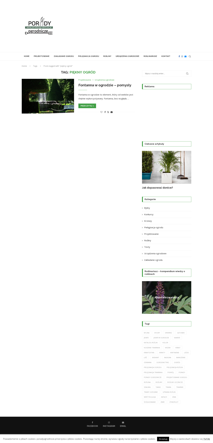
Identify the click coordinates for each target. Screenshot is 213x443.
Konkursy (148, 214)
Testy (147, 246)
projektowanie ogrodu (176, 377)
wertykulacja (150, 397)
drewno (168, 333)
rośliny (159, 382)
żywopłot (174, 402)
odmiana (147, 362)
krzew (167, 348)
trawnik (179, 387)
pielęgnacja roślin (175, 367)
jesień (146, 338)
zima (174, 397)
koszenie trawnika (152, 348)
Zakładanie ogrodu (64, 56)
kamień (177, 338)
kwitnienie (174, 352)
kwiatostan (149, 352)
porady (182, 372)
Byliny (147, 207)
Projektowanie (41, 56)
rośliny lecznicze (175, 382)
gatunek (181, 333)
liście (186, 352)
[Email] (185, 56)
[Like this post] (101, 112)
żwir (162, 402)
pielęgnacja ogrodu (153, 367)
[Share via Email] (112, 112)
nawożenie (180, 357)
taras (158, 387)
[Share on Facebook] (105, 112)
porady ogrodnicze (152, 377)
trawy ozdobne (151, 392)
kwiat (177, 348)
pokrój (171, 372)
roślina (147, 382)
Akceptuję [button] (163, 439)
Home (26, 56)
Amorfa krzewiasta (166, 297)
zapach (164, 397)
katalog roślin (151, 342)
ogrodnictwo (162, 362)
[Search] (189, 56)
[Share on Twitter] (108, 112)
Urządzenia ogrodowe (127, 56)
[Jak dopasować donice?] (166, 167)
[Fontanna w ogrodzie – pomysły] (48, 96)
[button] (147, 170)
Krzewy (148, 220)
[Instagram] (182, 56)
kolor (165, 342)
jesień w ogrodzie (161, 338)
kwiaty (162, 352)
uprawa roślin (169, 392)
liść (145, 357)
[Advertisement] (135, 26)
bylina (146, 333)
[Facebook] (179, 56)
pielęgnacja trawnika (153, 372)
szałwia (147, 387)
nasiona (167, 357)
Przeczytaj (86, 106)
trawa (168, 387)
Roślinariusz (150, 56)
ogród (177, 362)
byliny (157, 333)
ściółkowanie (150, 402)
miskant (155, 357)
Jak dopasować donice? (157, 187)
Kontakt (165, 56)
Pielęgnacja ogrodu (88, 56)
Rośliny (107, 56)
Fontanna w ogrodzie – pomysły (104, 85)
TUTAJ (206, 438)
